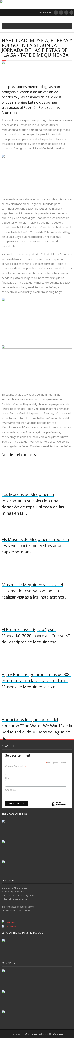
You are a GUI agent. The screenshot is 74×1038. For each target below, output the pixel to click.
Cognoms (10, 789)
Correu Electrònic (15, 766)
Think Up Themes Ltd (30, 1033)
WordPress (58, 1033)
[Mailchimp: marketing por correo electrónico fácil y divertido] (58, 806)
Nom (7, 778)
